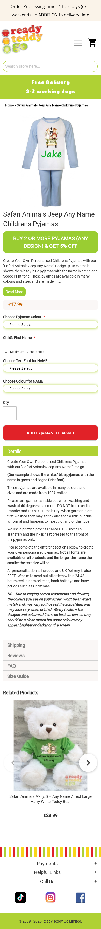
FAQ (11, 666)
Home (10, 105)
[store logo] (54, 25)
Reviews (16, 655)
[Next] (88, 763)
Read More (14, 292)
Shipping (16, 645)
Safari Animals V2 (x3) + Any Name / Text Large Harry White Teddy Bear (50, 799)
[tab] (50, 451)
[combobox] (50, 66)
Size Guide (18, 676)
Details (14, 451)
